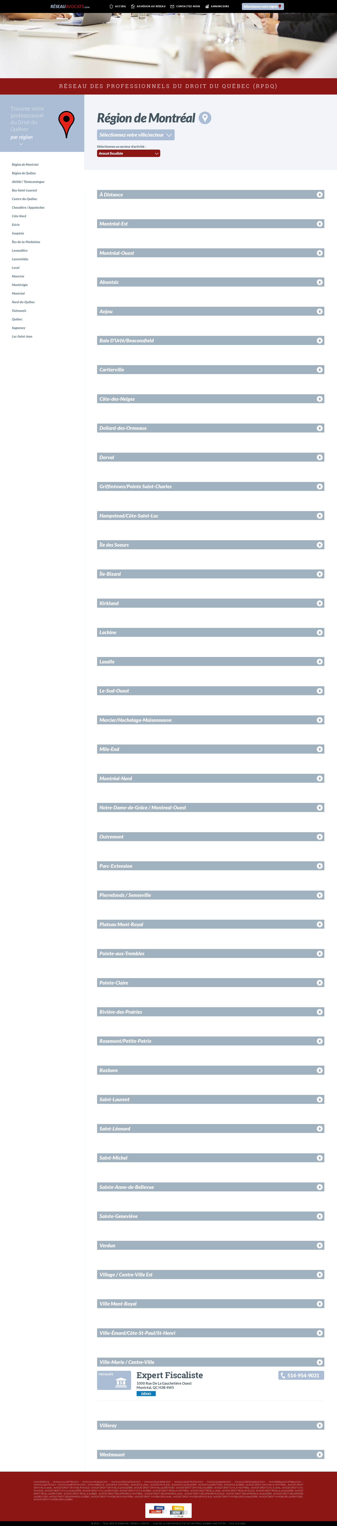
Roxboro (109, 1070)
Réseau (70, 6)
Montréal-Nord (116, 778)
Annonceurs (220, 6)
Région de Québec (24, 173)
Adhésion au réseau (151, 6)
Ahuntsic (109, 282)
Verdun (107, 1245)
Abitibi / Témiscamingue (28, 182)
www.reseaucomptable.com (285, 1482)
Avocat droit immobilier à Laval (153, 1496)
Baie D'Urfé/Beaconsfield (127, 340)
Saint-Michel (113, 1158)
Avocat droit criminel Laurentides (154, 1488)
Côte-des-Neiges (117, 399)
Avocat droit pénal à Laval (205, 1491)
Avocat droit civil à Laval (266, 1488)
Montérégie (20, 285)
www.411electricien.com (188, 1482)
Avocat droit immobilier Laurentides (280, 1496)
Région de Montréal (25, 164)
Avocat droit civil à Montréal (232, 1488)
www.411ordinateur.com (126, 1482)
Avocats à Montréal (117, 1485)
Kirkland (109, 603)
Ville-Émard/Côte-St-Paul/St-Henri (137, 1333)
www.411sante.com (45, 1485)
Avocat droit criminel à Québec (194, 1488)
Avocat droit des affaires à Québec (69, 1496)
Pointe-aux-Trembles (122, 953)
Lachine (108, 632)
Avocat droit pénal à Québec (80, 1494)
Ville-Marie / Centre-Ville (127, 1362)
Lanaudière (20, 250)
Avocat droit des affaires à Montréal (121, 1494)
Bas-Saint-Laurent (24, 190)
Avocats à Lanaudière (184, 1485)
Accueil (120, 6)
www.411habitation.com (72, 1485)
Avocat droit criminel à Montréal (266, 1485)
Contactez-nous (188, 6)
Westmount (112, 1454)
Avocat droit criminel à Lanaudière (112, 1488)
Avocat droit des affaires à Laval (164, 1494)
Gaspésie (18, 233)
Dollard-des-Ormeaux (123, 428)
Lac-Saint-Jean (22, 336)
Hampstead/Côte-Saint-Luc (129, 516)
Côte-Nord (19, 216)
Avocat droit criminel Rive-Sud (72, 1488)
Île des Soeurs (114, 545)
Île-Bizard (110, 574)
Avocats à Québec (234, 1485)
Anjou (106, 311)
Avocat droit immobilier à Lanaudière (236, 1496)
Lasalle (107, 662)
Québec (17, 319)
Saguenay (18, 328)
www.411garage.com (219, 1482)
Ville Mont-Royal (118, 1304)
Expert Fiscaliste (170, 1374)
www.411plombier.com (157, 1482)
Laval (15, 268)
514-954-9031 (303, 1375)
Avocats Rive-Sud (160, 1485)
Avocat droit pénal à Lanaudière (275, 1491)
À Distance (111, 194)
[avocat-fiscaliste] (114, 1387)
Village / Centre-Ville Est (126, 1274)
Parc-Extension (116, 866)
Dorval (107, 457)
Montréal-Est (114, 224)
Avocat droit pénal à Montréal (171, 1491)
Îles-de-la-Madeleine (26, 242)
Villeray (108, 1425)
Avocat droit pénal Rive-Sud (238, 1491)
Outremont (112, 837)
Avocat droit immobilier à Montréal (112, 1496)
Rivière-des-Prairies (121, 1012)
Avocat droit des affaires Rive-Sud (204, 1494)
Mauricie (18, 276)
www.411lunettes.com (66, 1482)
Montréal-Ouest (117, 253)
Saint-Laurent (115, 1099)
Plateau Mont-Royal (121, 924)
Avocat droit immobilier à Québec (53, 1499)
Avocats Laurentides (210, 1485)
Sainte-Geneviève (119, 1216)
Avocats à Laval (140, 1485)
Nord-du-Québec (23, 302)
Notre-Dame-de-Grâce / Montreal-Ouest (143, 807)
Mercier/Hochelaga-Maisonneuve (136, 720)
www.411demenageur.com (250, 1482)
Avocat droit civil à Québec (135, 1491)
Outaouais (19, 311)
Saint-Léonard (115, 1129)
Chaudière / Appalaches (28, 207)
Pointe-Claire (114, 983)
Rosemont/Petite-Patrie (125, 1041)
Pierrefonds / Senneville (125, 895)
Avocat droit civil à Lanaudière (63, 1491)
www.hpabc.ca (96, 1485)
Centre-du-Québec (24, 199)
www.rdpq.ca (41, 1482)
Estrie (16, 225)
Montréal (18, 293)
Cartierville (112, 370)
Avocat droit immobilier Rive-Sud (192, 1496)
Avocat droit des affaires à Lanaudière (249, 1494)
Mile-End (109, 749)
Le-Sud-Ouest (114, 691)
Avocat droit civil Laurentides (100, 1491)
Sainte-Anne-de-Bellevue (127, 1187)
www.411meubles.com (95, 1482)
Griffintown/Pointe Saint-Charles (135, 486)
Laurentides (20, 259)
